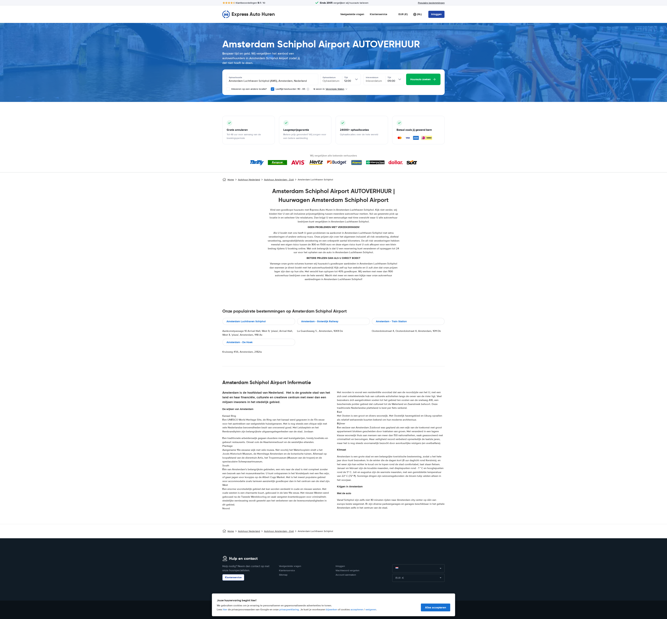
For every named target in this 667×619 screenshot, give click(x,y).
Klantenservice (378, 14)
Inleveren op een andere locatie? (248, 89)
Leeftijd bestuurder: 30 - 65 (290, 89)
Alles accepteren (435, 607)
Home (231, 179)
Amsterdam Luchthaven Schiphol (246, 321)
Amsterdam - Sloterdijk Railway (319, 321)
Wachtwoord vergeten (347, 570)
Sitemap (283, 574)
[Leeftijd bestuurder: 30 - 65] (272, 89)
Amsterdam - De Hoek (240, 342)
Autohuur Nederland (249, 179)
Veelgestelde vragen (352, 14)
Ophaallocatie (235, 77)
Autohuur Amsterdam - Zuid (279, 179)
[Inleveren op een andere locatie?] (228, 89)
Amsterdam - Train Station (391, 321)
